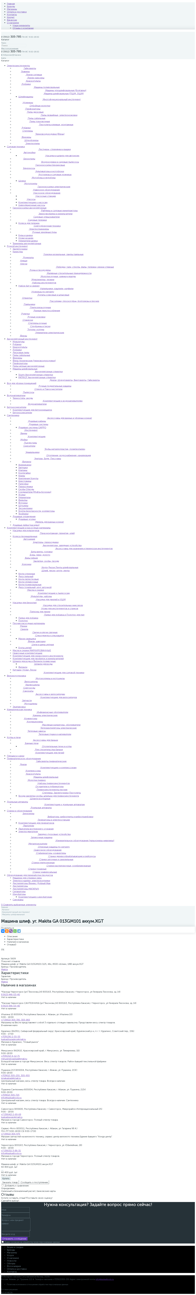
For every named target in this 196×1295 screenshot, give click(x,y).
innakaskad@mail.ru (11, 1078)
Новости (11, 1260)
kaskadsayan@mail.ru (11, 1117)
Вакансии (12, 20)
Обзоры (11, 1263)
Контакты (12, 14)
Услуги (10, 1255)
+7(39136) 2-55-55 (10, 1036)
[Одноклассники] (7, 931)
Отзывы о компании (23, 28)
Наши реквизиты (21, 25)
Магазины (12, 9)
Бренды (11, 6)
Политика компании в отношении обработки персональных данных (37, 1284)
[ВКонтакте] (3, 931)
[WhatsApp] (15, 931)
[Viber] (11, 931)
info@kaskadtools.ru (11, 1097)
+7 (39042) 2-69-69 (11, 1114)
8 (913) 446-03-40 (10, 994)
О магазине (13, 22)
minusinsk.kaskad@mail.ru (14, 1058)
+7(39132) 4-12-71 (10, 1056)
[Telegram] (19, 931)
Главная (11, 3)
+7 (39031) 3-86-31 (11, 1150)
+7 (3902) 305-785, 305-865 (15, 1019)
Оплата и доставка (17, 11)
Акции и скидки (15, 1247)
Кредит (10, 17)
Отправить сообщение (14, 1238)
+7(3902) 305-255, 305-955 (15, 1075)
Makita (4, 969)
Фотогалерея (14, 1266)
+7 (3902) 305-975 (10, 1133)
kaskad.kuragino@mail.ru (13, 1039)
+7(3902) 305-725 (10, 1095)
